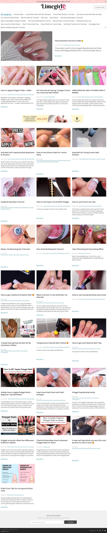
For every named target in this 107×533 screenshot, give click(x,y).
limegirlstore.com (5, 531)
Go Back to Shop (99, 7)
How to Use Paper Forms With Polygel (53, 202)
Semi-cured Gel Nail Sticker (10, 24)
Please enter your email (38, 522)
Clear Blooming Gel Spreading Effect (87, 249)
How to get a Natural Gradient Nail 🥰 (17, 295)
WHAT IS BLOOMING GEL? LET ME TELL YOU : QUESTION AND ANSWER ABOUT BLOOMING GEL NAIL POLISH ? (88, 258)
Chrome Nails (18, 14)
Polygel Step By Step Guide (83, 392)
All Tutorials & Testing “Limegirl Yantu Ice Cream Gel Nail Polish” (53, 91)
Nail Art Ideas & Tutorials (30, 18)
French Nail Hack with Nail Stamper (38, 14)
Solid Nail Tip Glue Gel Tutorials (75, 24)
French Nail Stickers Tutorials (63, 14)
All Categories (6, 14)
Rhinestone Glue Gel (83, 21)
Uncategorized (94, 24)
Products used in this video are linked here (50, 350)
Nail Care (44, 18)
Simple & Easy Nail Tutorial (12, 202)
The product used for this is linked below (85, 352)
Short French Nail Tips (30, 24)
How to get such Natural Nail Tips (86, 343)
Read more (58, 56)
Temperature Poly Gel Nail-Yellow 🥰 (52, 343)
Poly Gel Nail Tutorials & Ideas (63, 21)
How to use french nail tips (83, 202)
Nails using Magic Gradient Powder (13, 21)
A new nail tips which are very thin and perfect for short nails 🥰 (89, 441)
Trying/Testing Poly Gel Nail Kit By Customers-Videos (16, 344)
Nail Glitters (54, 18)
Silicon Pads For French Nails (51, 24)
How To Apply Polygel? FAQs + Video (16, 90)
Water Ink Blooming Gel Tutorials (13, 27)
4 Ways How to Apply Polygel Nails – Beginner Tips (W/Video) (16, 393)
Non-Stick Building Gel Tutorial (39, 21)
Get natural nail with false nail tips (89, 14)
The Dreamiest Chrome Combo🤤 (69, 41)
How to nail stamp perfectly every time (89, 295)
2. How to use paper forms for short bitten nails (52, 209)
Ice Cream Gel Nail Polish (10, 18)
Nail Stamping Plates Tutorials (72, 18)
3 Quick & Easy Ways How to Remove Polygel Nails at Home (52, 441)
